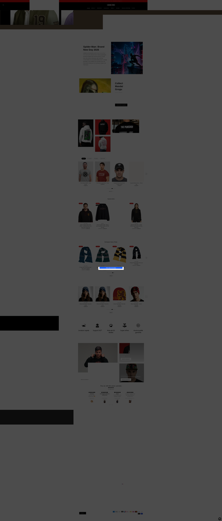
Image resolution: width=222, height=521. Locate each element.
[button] (111, 260)
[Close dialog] (122, 252)
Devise (102, 262)
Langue (102, 258)
